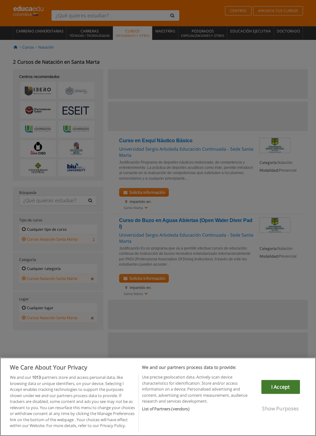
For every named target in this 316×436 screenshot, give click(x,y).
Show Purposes (280, 408)
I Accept (280, 386)
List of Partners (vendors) (165, 409)
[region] (158, 396)
